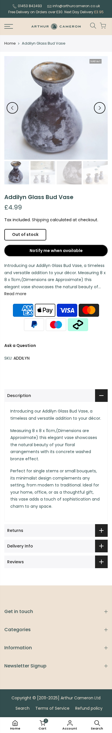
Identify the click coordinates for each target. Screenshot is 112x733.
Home (10, 43)
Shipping (40, 220)
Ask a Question (20, 345)
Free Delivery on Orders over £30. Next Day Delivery (56, 11)
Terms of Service (52, 708)
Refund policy (89, 708)
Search (23, 708)
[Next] (99, 108)
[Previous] (12, 108)
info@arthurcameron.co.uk (76, 5)
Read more (15, 294)
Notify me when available (56, 250)
